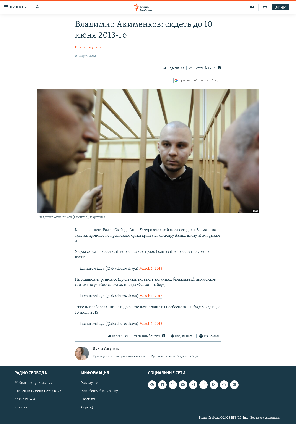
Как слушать (90, 383)
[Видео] (252, 7)
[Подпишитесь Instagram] (203, 384)
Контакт (21, 407)
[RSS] (214, 384)
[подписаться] (234, 384)
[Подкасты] (224, 384)
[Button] (173, 68)
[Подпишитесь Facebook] (162, 384)
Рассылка (88, 399)
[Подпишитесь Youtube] (183, 384)
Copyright (88, 407)
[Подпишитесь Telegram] (193, 384)
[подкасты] (265, 7)
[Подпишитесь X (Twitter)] (173, 384)
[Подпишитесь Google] (152, 384)
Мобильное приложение (34, 383)
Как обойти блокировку (99, 391)
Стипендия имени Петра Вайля (39, 391)
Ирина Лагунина (88, 47)
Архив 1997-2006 (27, 399)
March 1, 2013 (150, 269)
